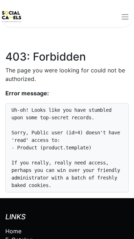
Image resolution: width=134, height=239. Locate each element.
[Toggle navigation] (125, 16)
